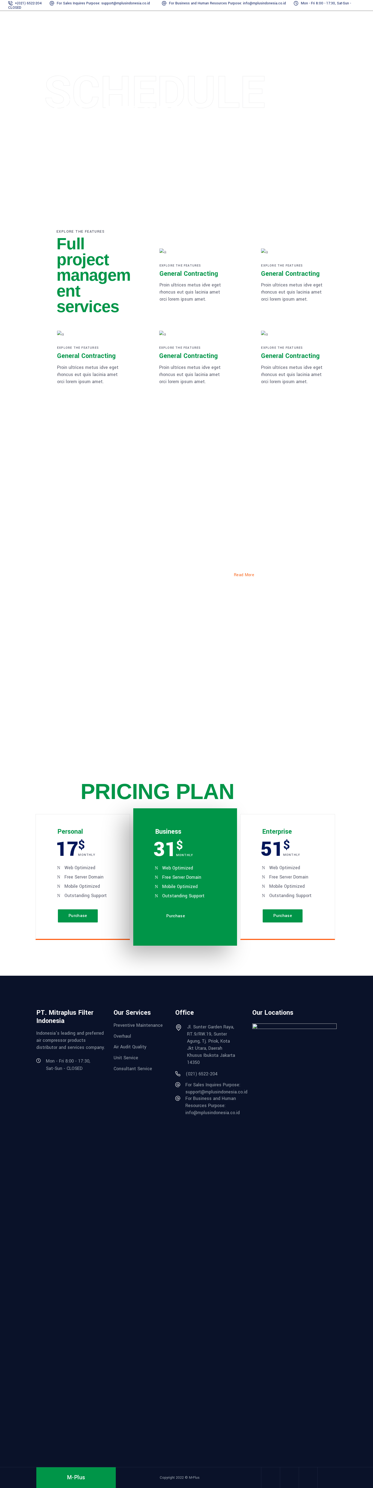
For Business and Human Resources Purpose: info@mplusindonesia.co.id (228, 3)
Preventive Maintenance (138, 1025)
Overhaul (122, 1036)
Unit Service (126, 1058)
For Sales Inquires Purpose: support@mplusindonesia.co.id (104, 3)
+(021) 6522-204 (28, 3)
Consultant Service (133, 1068)
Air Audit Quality (130, 1047)
